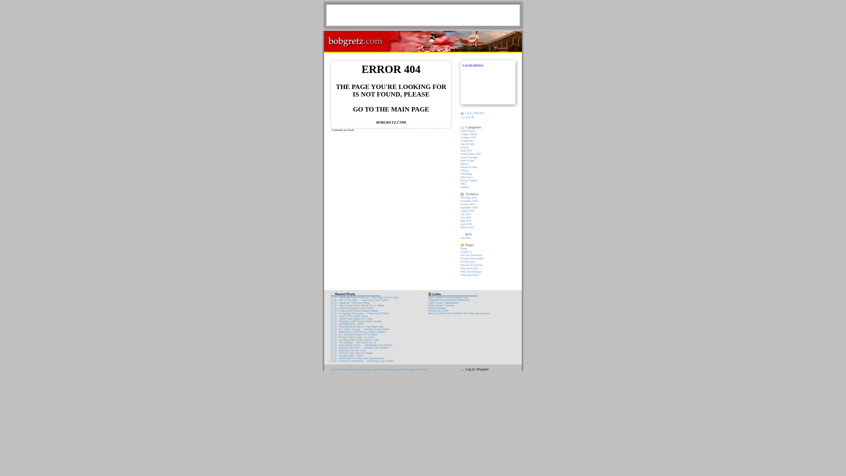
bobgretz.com (391, 122)
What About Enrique (471, 271)
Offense (464, 170)
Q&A (463, 183)
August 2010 (467, 210)
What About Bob (469, 268)
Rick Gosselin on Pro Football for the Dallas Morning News (459, 313)
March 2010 (466, 227)
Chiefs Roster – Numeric (441, 305)
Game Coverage (468, 157)
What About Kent (469, 275)
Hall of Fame (467, 160)
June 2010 (465, 217)
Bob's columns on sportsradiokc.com (448, 297)
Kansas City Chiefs (438, 310)
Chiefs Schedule (436, 308)
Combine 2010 (468, 137)
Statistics (465, 187)
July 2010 (465, 214)
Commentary (467, 140)
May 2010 (465, 220)
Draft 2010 (466, 150)
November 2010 (468, 201)
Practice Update (468, 180)
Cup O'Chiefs (467, 144)
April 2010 (466, 224)
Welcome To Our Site (471, 265)
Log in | (469, 113)
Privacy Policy (468, 261)
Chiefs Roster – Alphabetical (443, 302)
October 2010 (467, 204)
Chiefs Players (468, 130)
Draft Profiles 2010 (470, 154)
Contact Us (466, 251)
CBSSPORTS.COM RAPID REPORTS (448, 300)
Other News (466, 177)
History (464, 163)
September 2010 (468, 207)
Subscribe (478, 113)
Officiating (466, 173)
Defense (464, 147)
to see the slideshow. (473, 65)
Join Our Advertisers (471, 255)
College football (468, 134)
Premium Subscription (472, 258)
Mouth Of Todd (468, 167)
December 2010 (468, 197)
